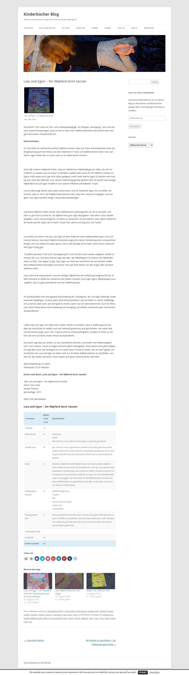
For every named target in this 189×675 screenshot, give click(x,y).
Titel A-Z (121, 28)
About (134, 28)
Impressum (149, 28)
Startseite (28, 28)
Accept (142, 672)
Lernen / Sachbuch (53, 614)
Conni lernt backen (34, 640)
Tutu (102, 618)
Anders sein (93, 611)
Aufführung (108, 614)
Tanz (91, 618)
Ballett (26, 618)
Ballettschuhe (36, 618)
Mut (64, 614)
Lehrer (71, 618)
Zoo (30, 622)
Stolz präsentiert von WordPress (37, 662)
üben (107, 618)
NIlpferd (84, 618)
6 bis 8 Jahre (81, 611)
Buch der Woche (47, 28)
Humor (41, 614)
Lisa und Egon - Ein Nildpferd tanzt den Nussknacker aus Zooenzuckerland (37, 593)
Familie (103, 611)
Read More (155, 672)
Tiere (75, 614)
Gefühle (34, 614)
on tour (66, 28)
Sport (69, 614)
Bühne (46, 618)
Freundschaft (56, 618)
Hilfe (65, 618)
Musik (77, 618)
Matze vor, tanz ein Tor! (98, 590)
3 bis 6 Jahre (70, 611)
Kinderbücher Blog (41, 14)
